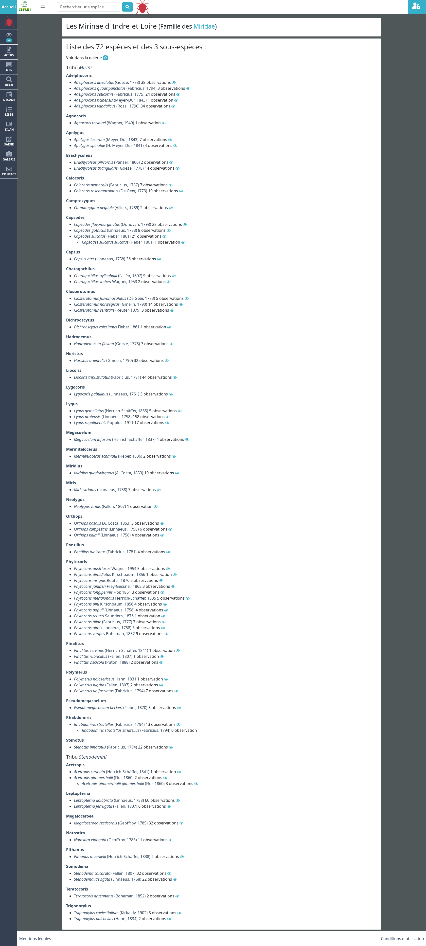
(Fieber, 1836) (108, 456)
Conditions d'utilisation (402, 938)
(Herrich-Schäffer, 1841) (111, 650)
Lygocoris (75, 387)
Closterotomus (80, 291)
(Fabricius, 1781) (107, 377)
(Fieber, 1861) (102, 236)
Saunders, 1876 (104, 616)
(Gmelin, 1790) (110, 304)
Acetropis (75, 765)
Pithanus (75, 849)
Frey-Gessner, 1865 (108, 586)
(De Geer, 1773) (110, 191)
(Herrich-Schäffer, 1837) (115, 439)
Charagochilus (80, 268)
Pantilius (75, 545)
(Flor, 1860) (104, 777)
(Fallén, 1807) (108, 275)
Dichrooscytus (80, 320)
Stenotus (75, 740)
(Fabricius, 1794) (115, 88)
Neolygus (75, 499)
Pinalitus (75, 643)
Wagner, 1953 (105, 281)
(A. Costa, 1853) (108, 473)
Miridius (74, 466)
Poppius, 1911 (103, 422)
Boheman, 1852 (104, 633)
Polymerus (76, 672)
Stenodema (77, 866)
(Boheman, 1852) (110, 896)
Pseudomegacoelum (86, 700)
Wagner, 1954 (105, 568)
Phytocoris (76, 561)
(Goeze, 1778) (107, 82)
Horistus (74, 353)
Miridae (204, 26)
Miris (71, 482)
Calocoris (75, 178)
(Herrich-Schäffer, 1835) (111, 410)
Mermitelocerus (81, 449)
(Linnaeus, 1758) (105, 230)
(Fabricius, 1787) (106, 185)
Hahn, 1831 (105, 679)
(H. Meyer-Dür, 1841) (109, 145)
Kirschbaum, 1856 (109, 574)
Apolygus (75, 132)
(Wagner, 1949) (104, 122)
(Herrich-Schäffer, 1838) (112, 856)
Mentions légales (35, 938)
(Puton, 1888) (102, 662)
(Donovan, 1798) (112, 224)
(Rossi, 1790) (107, 106)
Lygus (72, 404)
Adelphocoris (79, 75)
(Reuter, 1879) (107, 310)
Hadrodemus (78, 336)
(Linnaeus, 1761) (106, 394)
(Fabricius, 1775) (109, 94)
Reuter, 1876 (101, 580)
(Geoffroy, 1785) (111, 823)
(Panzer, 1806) (107, 162)
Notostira (75, 833)
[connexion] (417, 7)
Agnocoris (76, 116)
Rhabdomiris (78, 717)
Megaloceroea (80, 816)
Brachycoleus (79, 155)
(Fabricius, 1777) (103, 622)
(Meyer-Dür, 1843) (110, 100)
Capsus (73, 252)
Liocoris (73, 370)
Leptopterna (78, 793)
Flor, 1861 (102, 592)
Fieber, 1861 (107, 327)
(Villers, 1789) (106, 207)
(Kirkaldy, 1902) (111, 912)
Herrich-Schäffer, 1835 (115, 598)
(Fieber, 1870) (110, 707)
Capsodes (75, 217)
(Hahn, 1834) (106, 918)
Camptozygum (80, 200)
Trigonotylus (78, 906)
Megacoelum (78, 432)
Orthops (74, 516)
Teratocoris (77, 889)
